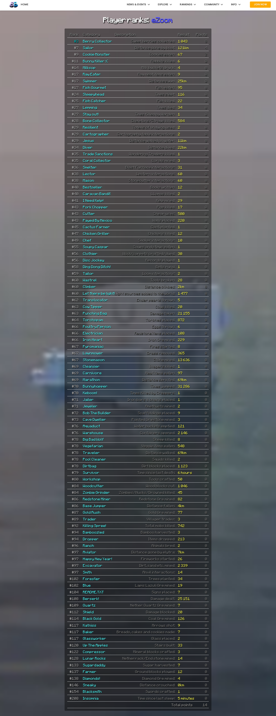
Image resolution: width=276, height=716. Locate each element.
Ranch (88, 545)
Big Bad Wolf (93, 439)
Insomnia (91, 698)
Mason (88, 180)
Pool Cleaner (94, 459)
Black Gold (92, 618)
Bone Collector (96, 121)
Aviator (90, 552)
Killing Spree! (94, 525)
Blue (87, 585)
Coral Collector (97, 160)
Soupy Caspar (96, 247)
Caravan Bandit (97, 194)
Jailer (88, 399)
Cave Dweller (94, 419)
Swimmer (90, 81)
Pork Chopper (95, 207)
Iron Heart (93, 339)
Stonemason (94, 360)
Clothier (90, 253)
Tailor (88, 273)
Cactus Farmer (96, 227)
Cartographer (96, 134)
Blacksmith (92, 691)
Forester (91, 579)
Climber (89, 286)
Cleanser (91, 366)
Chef (87, 240)
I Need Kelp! (93, 200)
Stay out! (91, 114)
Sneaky (89, 685)
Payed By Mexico (97, 220)
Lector (89, 174)
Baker (88, 632)
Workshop (92, 479)
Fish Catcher (94, 101)
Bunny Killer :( (95, 61)
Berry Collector (97, 41)
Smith (87, 572)
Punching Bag (95, 313)
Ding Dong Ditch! (97, 266)
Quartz (89, 605)
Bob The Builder (97, 413)
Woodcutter (93, 486)
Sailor (88, 48)
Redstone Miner (97, 499)
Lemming (90, 107)
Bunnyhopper (95, 386)
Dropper (91, 539)
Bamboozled (93, 532)
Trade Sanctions (98, 154)
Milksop (89, 67)
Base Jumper (94, 506)
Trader (90, 519)
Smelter (90, 167)
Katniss (90, 625)
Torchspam (93, 320)
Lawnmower (93, 353)
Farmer (90, 671)
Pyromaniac (93, 346)
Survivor (91, 472)
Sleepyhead (93, 94)
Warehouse (93, 433)
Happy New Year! (97, 559)
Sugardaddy (94, 665)
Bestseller (93, 187)
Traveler (91, 452)
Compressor (94, 652)
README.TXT (93, 592)
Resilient (90, 127)
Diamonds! (91, 678)
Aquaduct (91, 426)
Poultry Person (97, 326)
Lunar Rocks (94, 658)
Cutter (89, 213)
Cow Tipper (93, 306)
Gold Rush (92, 512)
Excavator (93, 565)
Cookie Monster (96, 54)
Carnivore (92, 373)
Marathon (91, 379)
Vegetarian (93, 446)
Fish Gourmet (94, 87)
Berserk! (91, 598)
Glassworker (94, 638)
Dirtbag (90, 466)
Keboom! (90, 393)
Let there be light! (99, 293)
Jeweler (90, 406)
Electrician (93, 333)
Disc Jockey (93, 260)
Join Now (260, 4)
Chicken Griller (96, 233)
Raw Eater (92, 74)
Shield (88, 612)
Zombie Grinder (96, 492)
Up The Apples (95, 645)
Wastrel (90, 280)
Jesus (88, 140)
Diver (88, 147)
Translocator (95, 300)
